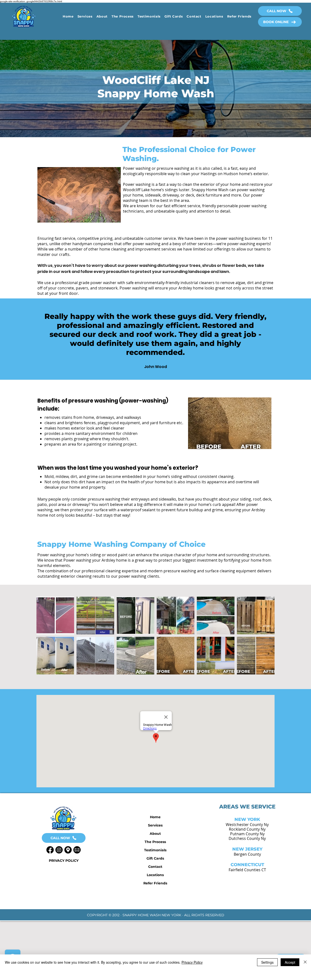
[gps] (68, 849)
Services (155, 825)
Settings (267, 962)
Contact (155, 866)
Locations (155, 875)
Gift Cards (155, 858)
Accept (290, 962)
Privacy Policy (192, 962)
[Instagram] (59, 849)
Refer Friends (155, 883)
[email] (77, 849)
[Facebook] (50, 849)
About (155, 833)
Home (155, 817)
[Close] (305, 962)
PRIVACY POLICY (63, 860)
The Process (155, 842)
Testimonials (155, 850)
